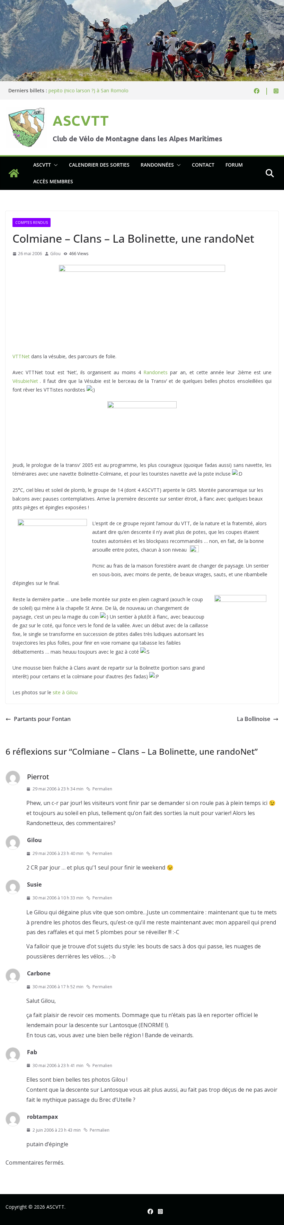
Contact (203, 164)
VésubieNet (26, 381)
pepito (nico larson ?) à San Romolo (88, 93)
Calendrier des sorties (99, 164)
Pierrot (38, 776)
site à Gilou (65, 692)
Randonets (156, 372)
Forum (234, 164)
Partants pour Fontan (42, 719)
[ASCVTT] (142, 5)
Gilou (55, 254)
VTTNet (21, 356)
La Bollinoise (253, 719)
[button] (54, 165)
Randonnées (157, 164)
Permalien (102, 789)
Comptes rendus (31, 222)
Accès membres (53, 181)
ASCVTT (81, 120)
